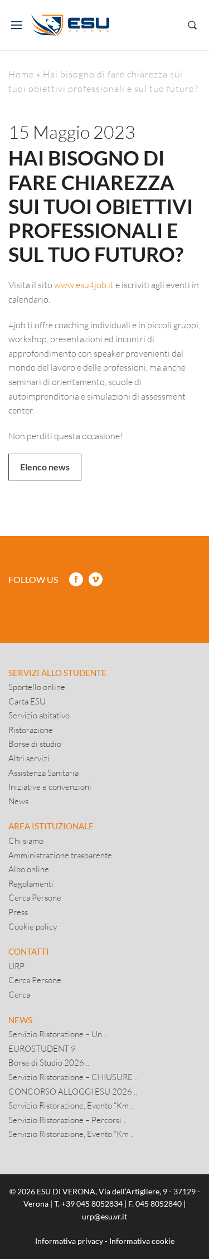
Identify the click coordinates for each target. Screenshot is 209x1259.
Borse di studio (34, 743)
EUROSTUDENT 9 (42, 1048)
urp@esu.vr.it (104, 1216)
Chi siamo (25, 840)
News (18, 801)
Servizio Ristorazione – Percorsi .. (67, 1120)
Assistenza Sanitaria (43, 772)
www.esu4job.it (84, 284)
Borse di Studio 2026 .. (48, 1062)
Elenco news (45, 466)
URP (16, 966)
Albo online (28, 869)
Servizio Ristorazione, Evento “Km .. (71, 1105)
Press (18, 912)
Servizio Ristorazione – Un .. (57, 1034)
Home (21, 74)
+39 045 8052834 (92, 1203)
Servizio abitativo (39, 715)
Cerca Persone (34, 897)
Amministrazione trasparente (60, 855)
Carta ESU (27, 701)
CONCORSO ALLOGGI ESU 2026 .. (72, 1091)
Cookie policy (32, 926)
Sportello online (36, 687)
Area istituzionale (51, 826)
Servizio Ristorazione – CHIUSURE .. (73, 1077)
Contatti (28, 951)
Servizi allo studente (57, 673)
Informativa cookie (141, 1241)
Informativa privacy (69, 1241)
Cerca (19, 994)
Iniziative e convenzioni (49, 786)
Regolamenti (31, 883)
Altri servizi (29, 758)
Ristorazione (30, 730)
